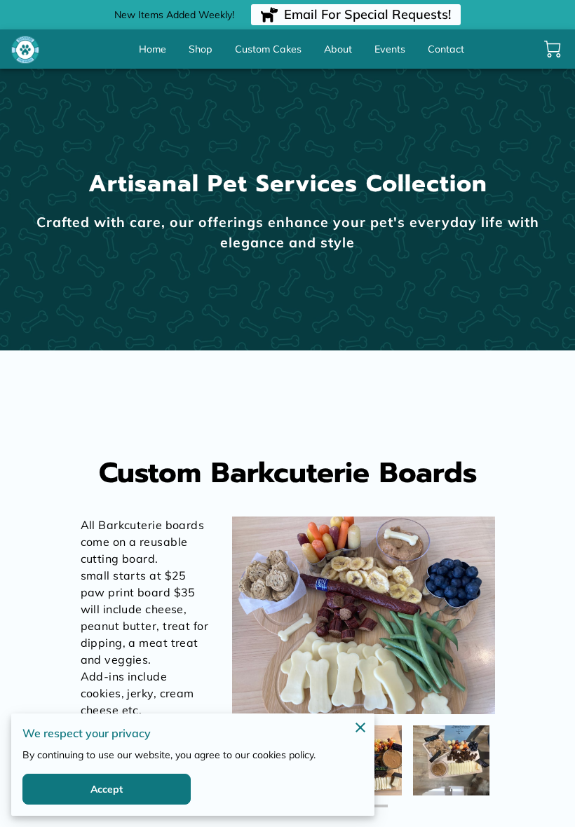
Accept (106, 789)
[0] (552, 49)
